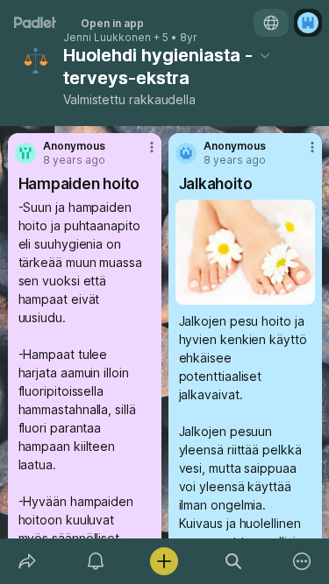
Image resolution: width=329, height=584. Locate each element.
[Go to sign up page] (308, 23)
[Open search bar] (233, 561)
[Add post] (164, 561)
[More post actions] (140, 154)
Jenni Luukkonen (107, 38)
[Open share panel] (27, 561)
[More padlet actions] (301, 561)
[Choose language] (271, 23)
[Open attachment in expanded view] (245, 252)
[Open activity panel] (95, 561)
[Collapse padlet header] (265, 55)
